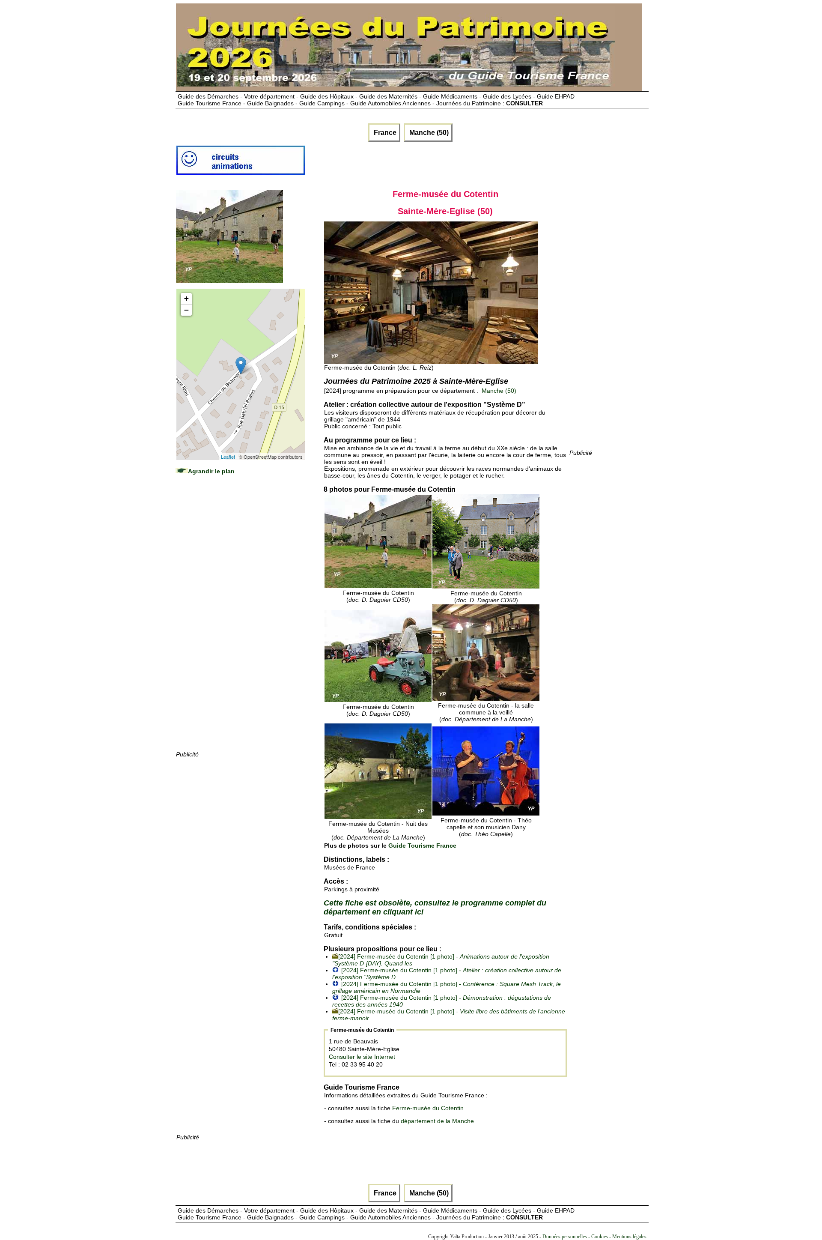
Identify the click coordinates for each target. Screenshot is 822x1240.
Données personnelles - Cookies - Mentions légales (594, 1237)
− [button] (186, 309)
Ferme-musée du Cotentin (428, 1108)
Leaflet (228, 456)
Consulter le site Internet (362, 1056)
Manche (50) (428, 132)
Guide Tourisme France (422, 845)
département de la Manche (437, 1120)
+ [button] (186, 298)
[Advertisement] (240, 621)
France (384, 132)
